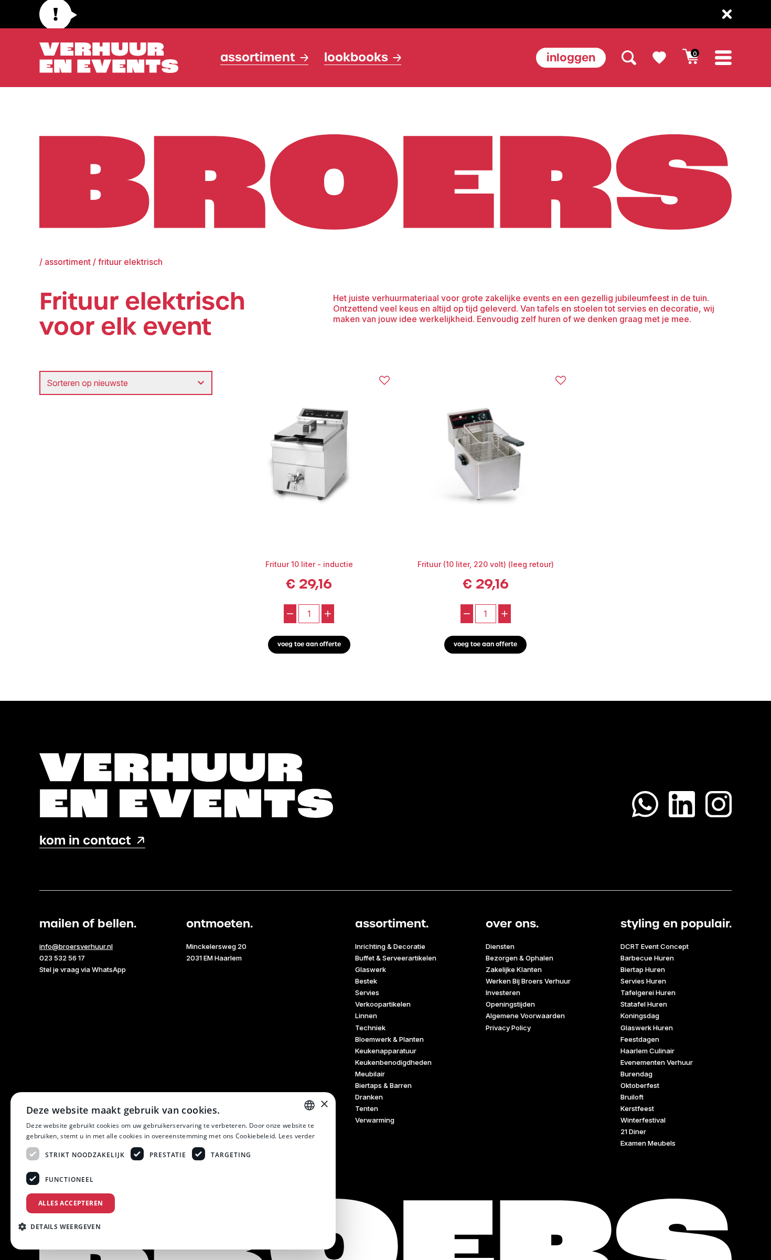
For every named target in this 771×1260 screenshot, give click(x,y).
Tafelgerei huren (648, 992)
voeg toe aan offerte (309, 644)
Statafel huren (643, 1004)
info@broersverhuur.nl (76, 946)
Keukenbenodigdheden (393, 1062)
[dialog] (173, 1171)
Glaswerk (370, 969)
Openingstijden (510, 1004)
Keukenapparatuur (385, 1051)
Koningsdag (639, 1015)
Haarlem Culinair (647, 1051)
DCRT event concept (654, 946)
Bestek (366, 981)
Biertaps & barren (383, 1085)
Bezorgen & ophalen (519, 958)
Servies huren (643, 981)
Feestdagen (639, 1039)
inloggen (571, 57)
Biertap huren (642, 969)
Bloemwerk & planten (389, 1039)
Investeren (503, 992)
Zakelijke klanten (514, 969)
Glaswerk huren (646, 1027)
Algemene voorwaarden (525, 1015)
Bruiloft (632, 1097)
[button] (63, 1226)
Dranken (369, 1097)
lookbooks (356, 57)
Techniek (370, 1027)
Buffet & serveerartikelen (395, 958)
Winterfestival (643, 1120)
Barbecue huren (647, 958)
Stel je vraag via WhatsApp (82, 969)
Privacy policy (508, 1027)
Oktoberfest (639, 1085)
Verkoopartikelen (383, 1004)
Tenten (366, 1108)
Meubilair (370, 1074)
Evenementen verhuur (656, 1062)
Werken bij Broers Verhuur (528, 981)
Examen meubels (648, 1143)
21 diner (633, 1131)
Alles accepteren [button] (70, 1203)
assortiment (68, 262)
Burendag (636, 1074)
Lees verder (297, 1135)
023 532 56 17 (62, 958)
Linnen (366, 1015)
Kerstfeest (637, 1108)
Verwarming (374, 1120)
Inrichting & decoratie (390, 946)
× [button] (324, 1104)
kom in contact (85, 841)
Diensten (500, 946)
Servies (367, 992)
